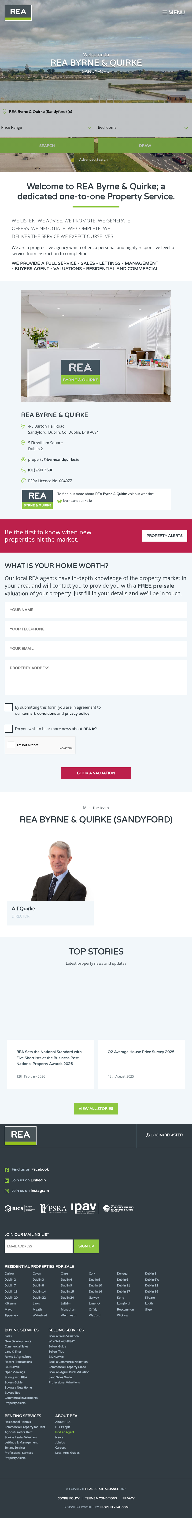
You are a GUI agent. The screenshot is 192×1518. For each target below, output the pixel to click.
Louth (149, 1303)
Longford (123, 1303)
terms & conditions (39, 713)
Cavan (37, 1273)
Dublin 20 (11, 1297)
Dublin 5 (94, 1279)
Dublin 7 (10, 1285)
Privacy (128, 1498)
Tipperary (11, 1315)
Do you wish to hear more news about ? (56, 728)
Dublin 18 (151, 1291)
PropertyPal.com (114, 1507)
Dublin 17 (123, 1291)
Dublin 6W (152, 1279)
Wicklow (122, 1315)
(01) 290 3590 (40, 470)
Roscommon (125, 1309)
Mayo (8, 1309)
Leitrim (65, 1303)
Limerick (94, 1303)
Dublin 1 (150, 1273)
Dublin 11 (123, 1285)
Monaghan (68, 1309)
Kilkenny (10, 1303)
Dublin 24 (67, 1297)
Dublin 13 (11, 1291)
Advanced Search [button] (93, 160)
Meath (37, 1309)
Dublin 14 (39, 1291)
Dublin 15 (67, 1291)
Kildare (150, 1297)
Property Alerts (165, 535)
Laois (36, 1303)
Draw (145, 145)
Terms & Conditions (101, 1498)
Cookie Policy (69, 1498)
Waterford (40, 1315)
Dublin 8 (38, 1285)
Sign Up (86, 1246)
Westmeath (68, 1315)
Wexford (94, 1315)
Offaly (93, 1309)
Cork (92, 1273)
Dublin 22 (39, 1297)
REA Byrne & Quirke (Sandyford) (40, 112)
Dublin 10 (95, 1285)
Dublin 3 (38, 1279)
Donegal (122, 1273)
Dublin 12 (151, 1285)
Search (47, 145)
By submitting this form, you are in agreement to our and (58, 710)
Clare (64, 1273)
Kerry (120, 1297)
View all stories (96, 1108)
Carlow (9, 1273)
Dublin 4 (66, 1279)
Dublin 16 (95, 1291)
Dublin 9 (66, 1285)
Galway (94, 1297)
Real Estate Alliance (102, 1489)
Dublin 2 (10, 1279)
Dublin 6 (122, 1279)
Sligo (148, 1309)
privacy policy (77, 713)
